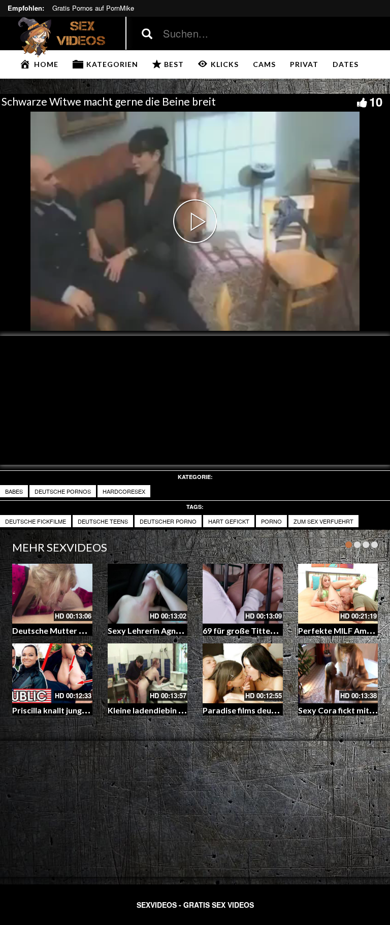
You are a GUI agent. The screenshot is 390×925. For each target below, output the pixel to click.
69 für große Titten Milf (247, 630)
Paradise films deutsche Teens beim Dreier (282, 710)
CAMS (264, 64)
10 (375, 101)
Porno (271, 521)
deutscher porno (168, 521)
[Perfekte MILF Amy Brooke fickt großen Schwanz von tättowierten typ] (338, 594)
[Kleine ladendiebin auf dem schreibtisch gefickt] (148, 673)
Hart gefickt (228, 521)
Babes (14, 491)
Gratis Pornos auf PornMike (93, 8)
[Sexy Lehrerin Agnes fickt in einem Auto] (148, 594)
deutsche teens (103, 521)
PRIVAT (304, 64)
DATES (346, 64)
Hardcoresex (124, 491)
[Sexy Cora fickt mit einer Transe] (338, 673)
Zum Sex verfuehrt (323, 521)
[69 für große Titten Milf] (243, 594)
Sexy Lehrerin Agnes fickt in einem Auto (181, 630)
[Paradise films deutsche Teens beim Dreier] (243, 673)
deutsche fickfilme (35, 521)
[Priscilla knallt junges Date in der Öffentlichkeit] (52, 673)
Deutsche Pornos (63, 491)
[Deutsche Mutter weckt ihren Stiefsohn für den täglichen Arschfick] (52, 594)
